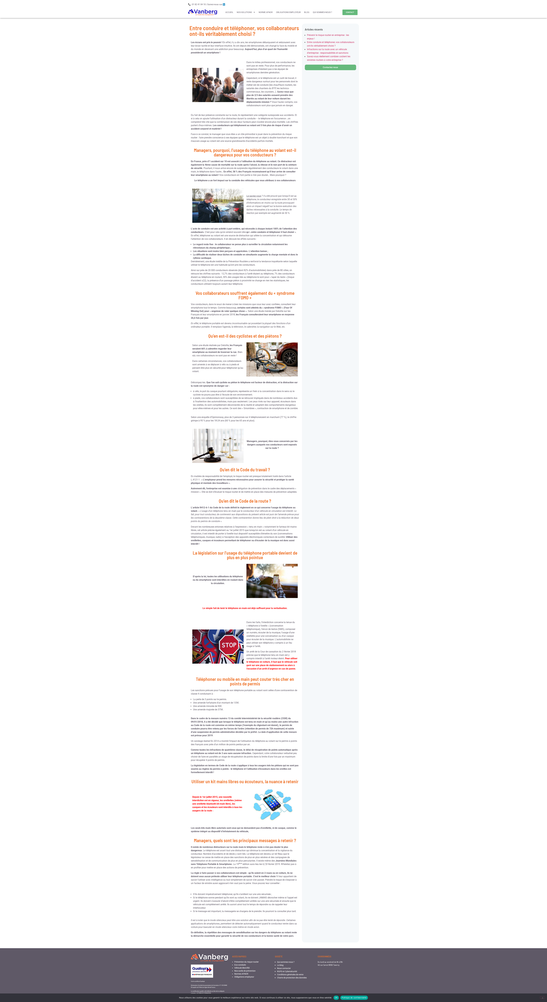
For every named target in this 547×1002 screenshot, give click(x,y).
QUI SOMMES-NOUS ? (322, 12)
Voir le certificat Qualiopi (198, 981)
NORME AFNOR (266, 12)
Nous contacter (284, 968)
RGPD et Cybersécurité (287, 971)
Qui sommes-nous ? (285, 962)
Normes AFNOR (241, 974)
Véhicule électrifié (242, 968)
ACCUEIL (229, 12)
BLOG (306, 12)
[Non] (542, 997)
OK (336, 997)
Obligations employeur (244, 977)
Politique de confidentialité (354, 997)
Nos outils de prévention (245, 971)
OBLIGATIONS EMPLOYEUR (288, 12)
